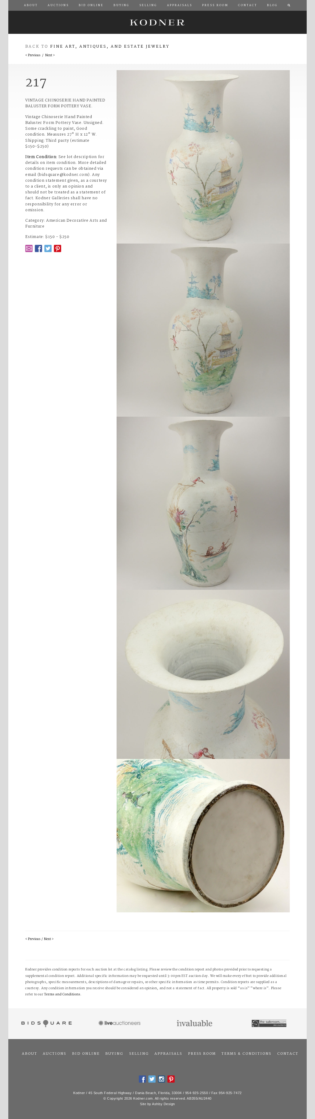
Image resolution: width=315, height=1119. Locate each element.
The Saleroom (269, 1023)
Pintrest (57, 248)
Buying (114, 1054)
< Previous (32, 55)
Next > (50, 55)
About (29, 1054)
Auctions (54, 1054)
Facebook (38, 248)
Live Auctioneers (120, 1023)
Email (29, 248)
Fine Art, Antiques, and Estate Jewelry (109, 46)
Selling (139, 1054)
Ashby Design (163, 1104)
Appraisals (168, 1054)
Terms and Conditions (62, 994)
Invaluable (195, 1023)
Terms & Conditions (246, 1054)
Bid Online (86, 1054)
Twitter (48, 248)
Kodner (157, 22)
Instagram (161, 1079)
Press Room (202, 1054)
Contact (287, 1054)
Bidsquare (45, 1023)
